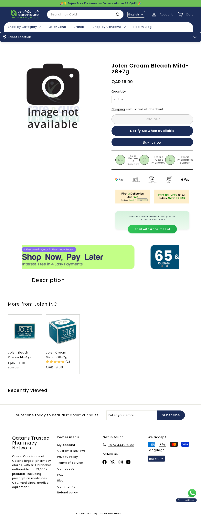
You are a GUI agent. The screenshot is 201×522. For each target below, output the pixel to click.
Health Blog (142, 27)
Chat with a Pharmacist (152, 229)
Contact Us (65, 469)
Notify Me (34, 316)
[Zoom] (53, 97)
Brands (79, 27)
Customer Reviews (71, 451)
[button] (56, 362)
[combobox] (85, 14)
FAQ (60, 475)
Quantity (118, 91)
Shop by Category (23, 27)
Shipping (118, 109)
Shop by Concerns (108, 27)
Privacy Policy (67, 457)
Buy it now (152, 142)
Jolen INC (45, 304)
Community (66, 487)
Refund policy (67, 492)
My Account (66, 445)
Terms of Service (70, 463)
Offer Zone (57, 27)
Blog (60, 480)
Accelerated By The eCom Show (98, 513)
